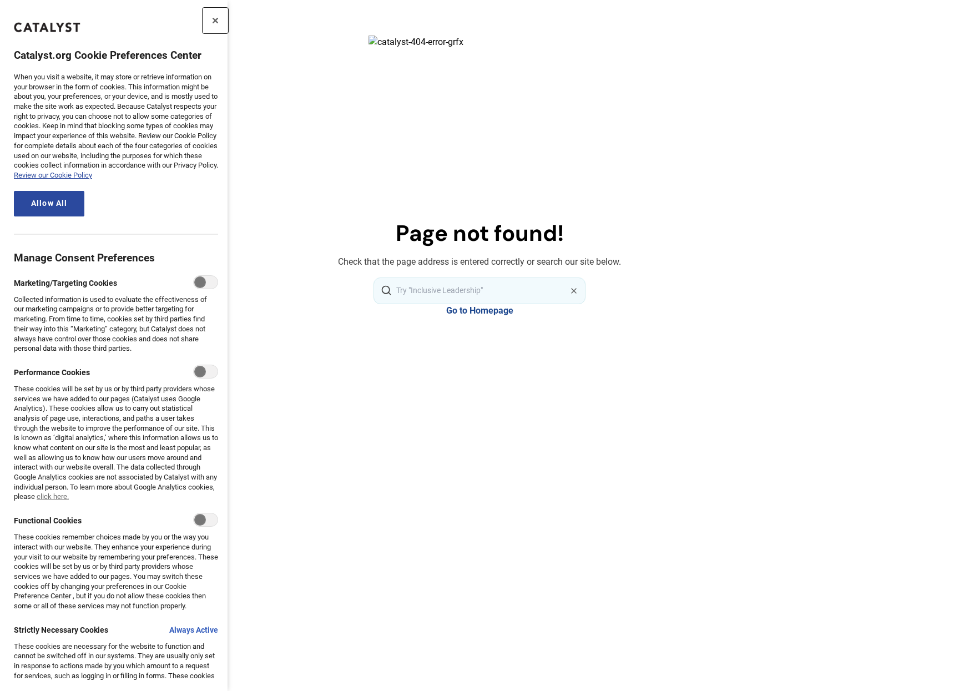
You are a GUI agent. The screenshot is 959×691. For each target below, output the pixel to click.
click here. (53, 496)
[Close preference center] (215, 20)
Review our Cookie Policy (53, 175)
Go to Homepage (479, 310)
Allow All (49, 203)
